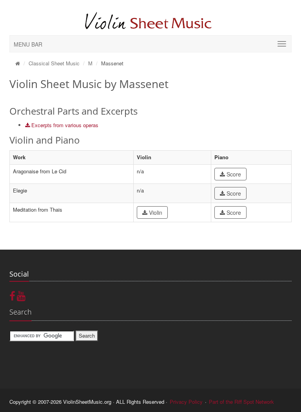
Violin (154, 212)
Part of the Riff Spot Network (241, 401)
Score (233, 174)
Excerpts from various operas (64, 125)
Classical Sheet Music (54, 63)
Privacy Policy (186, 401)
